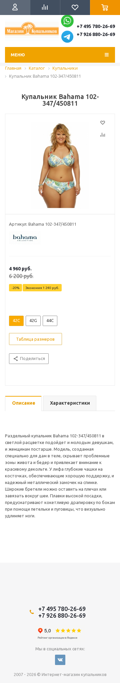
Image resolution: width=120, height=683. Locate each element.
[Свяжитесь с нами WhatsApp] (67, 22)
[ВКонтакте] (60, 660)
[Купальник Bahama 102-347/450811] (60, 165)
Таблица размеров (35, 339)
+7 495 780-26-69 (96, 26)
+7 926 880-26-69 (96, 34)
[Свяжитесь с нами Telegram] (67, 41)
